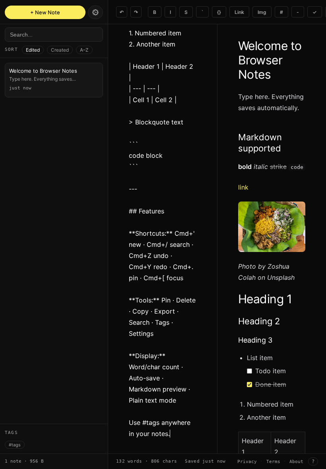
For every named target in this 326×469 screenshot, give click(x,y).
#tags (15, 445)
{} (219, 12)
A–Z (84, 50)
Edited (33, 50)
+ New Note (45, 12)
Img (262, 12)
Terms (273, 461)
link (243, 187)
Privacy (247, 461)
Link (239, 12)
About (296, 461)
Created (60, 50)
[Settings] (95, 12)
